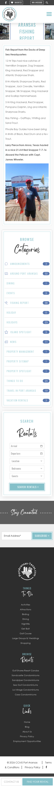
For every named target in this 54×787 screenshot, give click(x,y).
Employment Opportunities (27, 741)
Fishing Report (19, 303)
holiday (11, 312)
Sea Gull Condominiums (25, 685)
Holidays (12, 322)
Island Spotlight (21, 332)
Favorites (18, 2)
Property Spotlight (19, 371)
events (11, 293)
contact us (11, 781)
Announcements (20, 264)
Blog (27, 726)
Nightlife (25, 624)
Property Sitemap (18, 361)
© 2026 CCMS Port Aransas (22, 762)
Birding (25, 614)
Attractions (25, 609)
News (13, 342)
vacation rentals (17, 400)
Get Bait (25, 628)
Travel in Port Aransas (21, 390)
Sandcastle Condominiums (25, 675)
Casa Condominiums (25, 694)
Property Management (20, 351)
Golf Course (26, 633)
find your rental (37, 781)
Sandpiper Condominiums (25, 680)
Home (27, 722)
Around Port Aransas (24, 273)
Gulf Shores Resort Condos (25, 670)
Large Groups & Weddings (25, 638)
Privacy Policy (27, 736)
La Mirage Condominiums (25, 689)
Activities (25, 604)
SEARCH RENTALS (26, 487)
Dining (11, 283)
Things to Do (15, 381)
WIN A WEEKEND (37, 2)
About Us (27, 731)
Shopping (25, 643)
